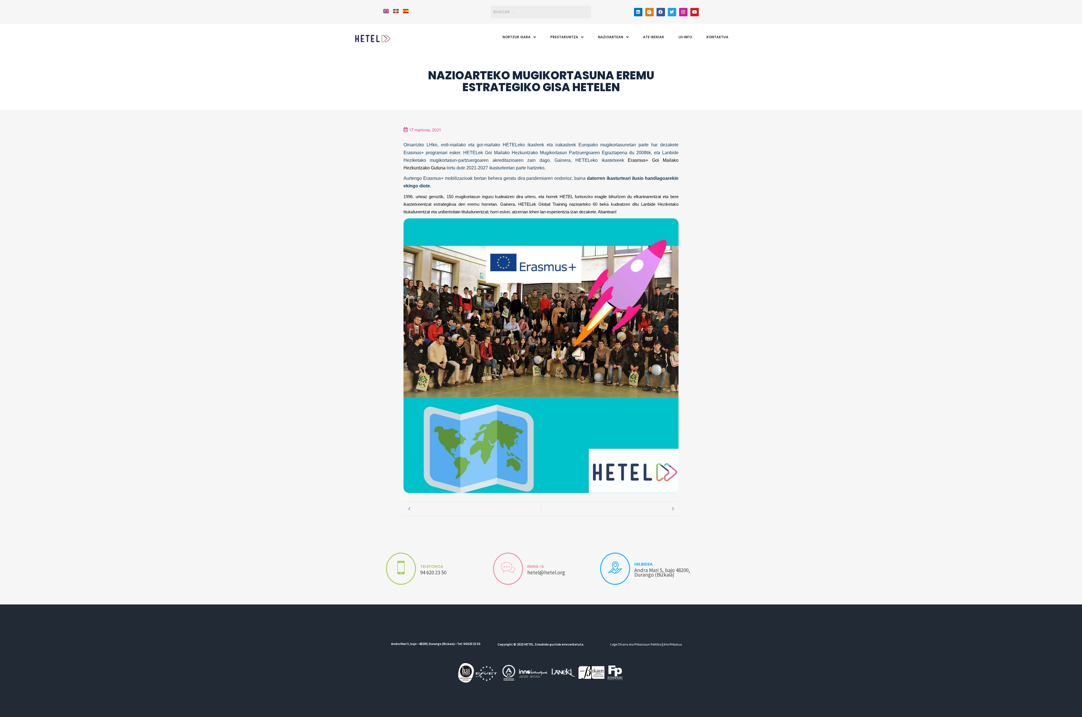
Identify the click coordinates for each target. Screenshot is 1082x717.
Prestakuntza (564, 37)
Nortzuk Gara (516, 37)
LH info (685, 37)
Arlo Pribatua (672, 644)
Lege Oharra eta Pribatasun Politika (635, 644)
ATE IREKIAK (653, 37)
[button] (519, 37)
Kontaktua (717, 37)
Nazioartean (610, 37)
